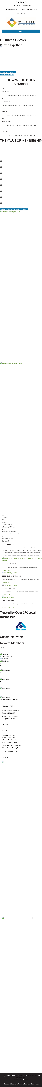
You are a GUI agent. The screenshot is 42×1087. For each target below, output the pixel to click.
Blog (23, 9)
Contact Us (21, 13)
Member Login (12, 9)
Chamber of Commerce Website (13, 1084)
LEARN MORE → (8, 570)
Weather (3, 699)
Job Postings (27, 5)
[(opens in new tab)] (21, 286)
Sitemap (5, 724)
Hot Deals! (16, 5)
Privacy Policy (18, 1080)
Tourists (32, 9)
